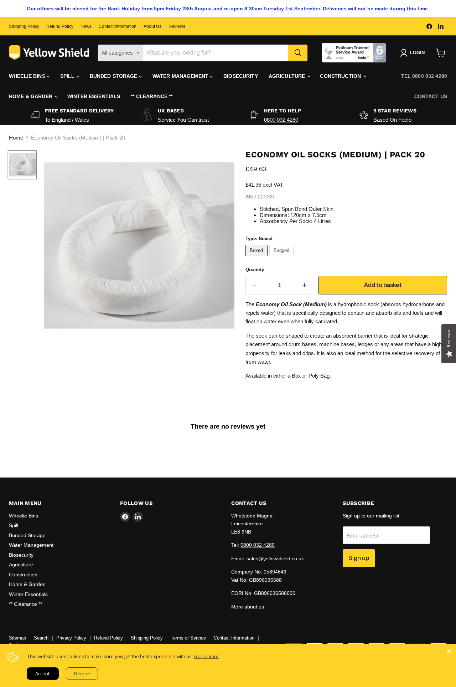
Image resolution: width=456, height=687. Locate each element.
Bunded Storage (114, 76)
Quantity (254, 269)
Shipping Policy (24, 26)
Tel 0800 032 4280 (424, 76)
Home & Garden (31, 96)
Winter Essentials (93, 96)
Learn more (206, 656)
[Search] (297, 53)
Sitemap (17, 638)
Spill (68, 76)
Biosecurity (240, 76)
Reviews (177, 26)
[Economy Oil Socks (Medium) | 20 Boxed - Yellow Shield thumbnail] (22, 165)
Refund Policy (59, 26)
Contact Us (430, 96)
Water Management (181, 76)
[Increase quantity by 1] (305, 285)
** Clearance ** (151, 96)
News (86, 26)
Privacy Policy (71, 638)
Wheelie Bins (28, 76)
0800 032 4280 (281, 120)
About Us (152, 26)
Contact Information (117, 26)
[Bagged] (282, 258)
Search (41, 638)
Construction (341, 76)
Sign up (358, 557)
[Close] (448, 651)
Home (16, 138)
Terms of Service (188, 638)
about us (254, 607)
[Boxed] (257, 258)
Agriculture (288, 76)
